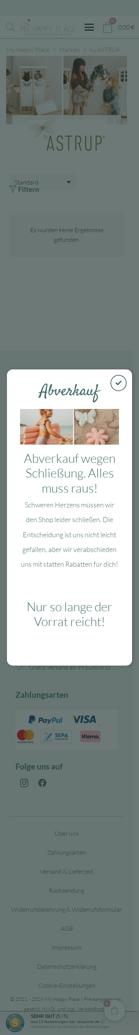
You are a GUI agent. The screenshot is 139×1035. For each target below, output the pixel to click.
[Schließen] (118, 383)
